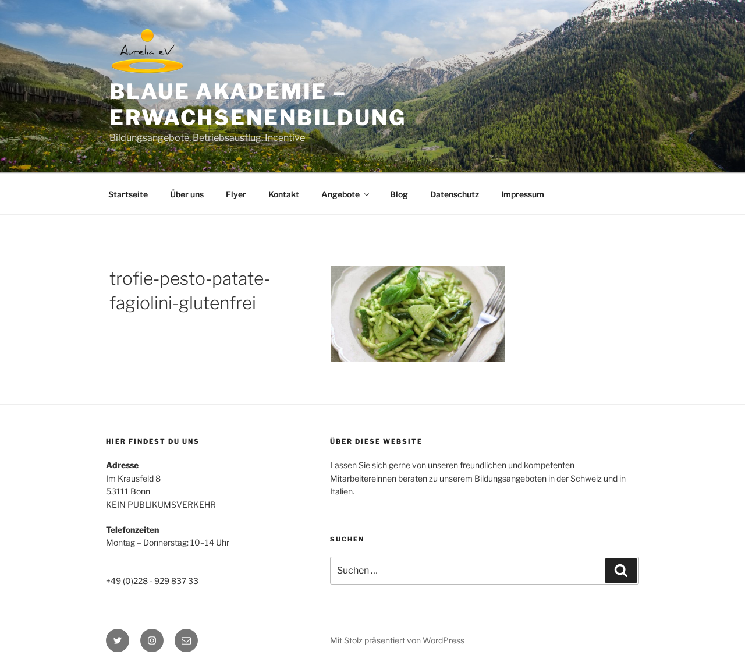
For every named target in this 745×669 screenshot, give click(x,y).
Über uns (187, 194)
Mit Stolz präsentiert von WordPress (397, 640)
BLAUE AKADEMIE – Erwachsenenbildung (257, 104)
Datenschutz (454, 194)
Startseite (128, 194)
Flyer (236, 194)
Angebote (340, 194)
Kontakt (283, 194)
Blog (399, 194)
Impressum (522, 194)
